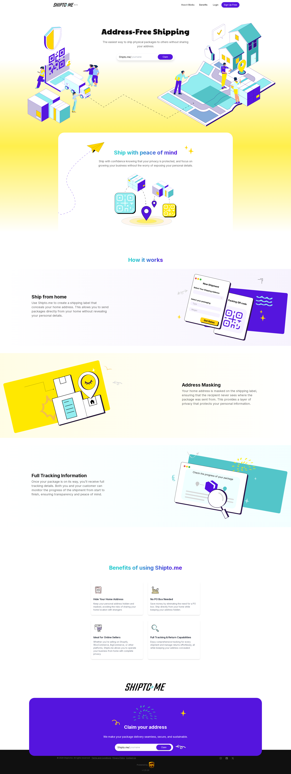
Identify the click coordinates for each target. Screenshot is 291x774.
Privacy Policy (118, 758)
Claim (165, 57)
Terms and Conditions (101, 758)
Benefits (203, 4)
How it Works (187, 4)
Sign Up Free (230, 4)
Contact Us (131, 758)
